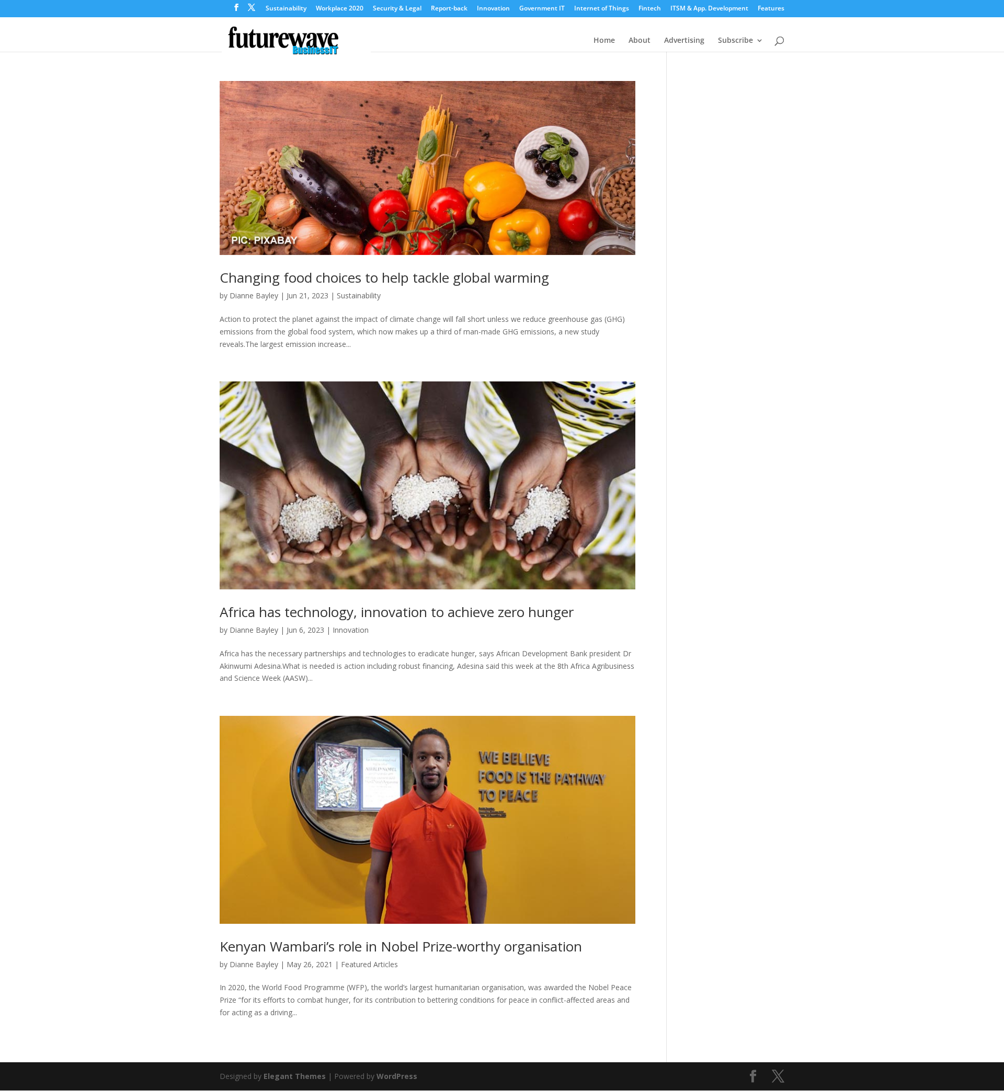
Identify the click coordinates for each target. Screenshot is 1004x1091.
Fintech (649, 9)
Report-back (449, 9)
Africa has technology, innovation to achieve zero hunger (397, 611)
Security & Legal (397, 9)
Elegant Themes (295, 1076)
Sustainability (286, 9)
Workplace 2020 (339, 9)
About (640, 41)
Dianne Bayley (254, 295)
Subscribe (735, 41)
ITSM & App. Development (709, 9)
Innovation (493, 9)
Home (604, 41)
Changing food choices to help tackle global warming (384, 277)
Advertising (684, 41)
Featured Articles (369, 964)
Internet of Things (601, 9)
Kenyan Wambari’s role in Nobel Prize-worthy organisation (401, 946)
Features (771, 9)
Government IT (542, 9)
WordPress (396, 1076)
